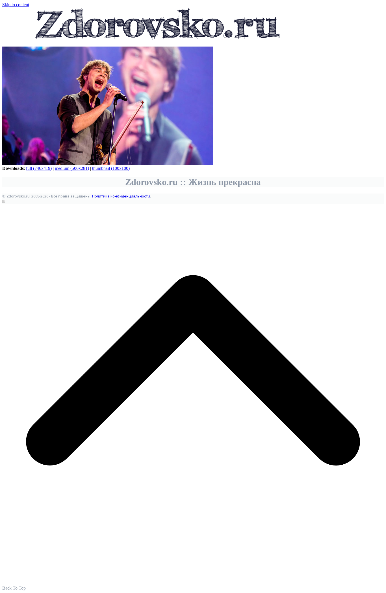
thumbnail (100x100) (111, 168)
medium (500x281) (72, 168)
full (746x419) (39, 168)
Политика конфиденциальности (121, 196)
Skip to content (15, 4)
